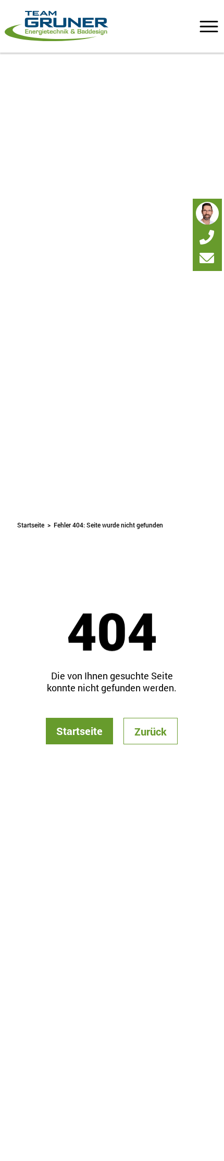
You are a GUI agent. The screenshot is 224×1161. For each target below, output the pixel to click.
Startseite (30, 525)
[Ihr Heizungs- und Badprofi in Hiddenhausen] (56, 26)
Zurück (150, 731)
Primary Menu (208, 26)
